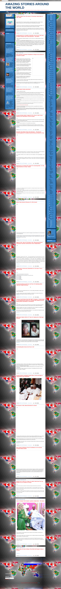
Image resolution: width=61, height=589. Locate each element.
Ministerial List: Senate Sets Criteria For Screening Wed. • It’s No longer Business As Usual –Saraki (30, 166)
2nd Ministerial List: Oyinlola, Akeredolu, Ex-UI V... (51, 187)
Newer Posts (18, 558)
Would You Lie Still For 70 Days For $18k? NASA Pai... (51, 109)
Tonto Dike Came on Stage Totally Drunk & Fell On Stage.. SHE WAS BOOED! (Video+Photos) (9, 75)
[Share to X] (36, 33)
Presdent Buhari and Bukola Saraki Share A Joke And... (51, 123)
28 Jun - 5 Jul (51, 69)
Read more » (18, 47)
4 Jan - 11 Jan (51, 20)
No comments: (30, 49)
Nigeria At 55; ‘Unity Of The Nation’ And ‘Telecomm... (51, 153)
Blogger (39, 582)
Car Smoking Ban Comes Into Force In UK (25, 346)
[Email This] (35, 33)
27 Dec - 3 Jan (51, 218)
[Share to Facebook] (37, 33)
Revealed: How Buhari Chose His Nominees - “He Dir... (51, 168)
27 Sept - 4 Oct (51, 94)
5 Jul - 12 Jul (51, 71)
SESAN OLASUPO (51, 235)
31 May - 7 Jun (51, 61)
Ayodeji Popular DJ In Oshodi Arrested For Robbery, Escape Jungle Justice (9, 94)
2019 (49, 224)
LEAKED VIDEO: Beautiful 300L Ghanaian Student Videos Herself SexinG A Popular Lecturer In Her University (9, 85)
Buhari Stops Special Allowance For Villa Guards (26, 202)
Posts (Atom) (32, 561)
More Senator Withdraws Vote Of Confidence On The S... (51, 114)
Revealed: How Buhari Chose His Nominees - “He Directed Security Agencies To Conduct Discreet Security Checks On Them (30, 132)
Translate (12, 579)
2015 (49, 19)
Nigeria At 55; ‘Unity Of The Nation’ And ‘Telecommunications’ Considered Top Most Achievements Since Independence (29, 243)
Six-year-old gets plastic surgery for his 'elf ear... (51, 172)
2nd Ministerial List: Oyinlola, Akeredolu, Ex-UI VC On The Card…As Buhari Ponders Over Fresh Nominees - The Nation (30, 36)
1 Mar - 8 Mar (51, 36)
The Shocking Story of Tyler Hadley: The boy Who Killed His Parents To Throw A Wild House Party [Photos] (9, 46)
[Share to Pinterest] (38, 33)
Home (31, 558)
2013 (49, 17)
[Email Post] (33, 49)
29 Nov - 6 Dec (51, 210)
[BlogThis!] (35, 33)
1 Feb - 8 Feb (51, 28)
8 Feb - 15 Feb (51, 30)
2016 (49, 220)
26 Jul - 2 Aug (51, 77)
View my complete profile (51, 237)
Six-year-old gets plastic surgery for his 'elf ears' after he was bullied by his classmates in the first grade (29, 116)
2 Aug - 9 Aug (51, 79)
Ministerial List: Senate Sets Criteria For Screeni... (50, 162)
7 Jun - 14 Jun (51, 63)
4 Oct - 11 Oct (51, 195)
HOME (7, 11)
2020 (49, 225)
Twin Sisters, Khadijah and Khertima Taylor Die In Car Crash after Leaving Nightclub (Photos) (9, 65)
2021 (49, 226)
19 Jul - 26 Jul (51, 75)
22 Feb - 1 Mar (51, 34)
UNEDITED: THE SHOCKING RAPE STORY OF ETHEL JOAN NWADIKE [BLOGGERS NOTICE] (9, 55)
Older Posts (43, 558)
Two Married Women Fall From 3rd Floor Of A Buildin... (51, 142)
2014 (49, 18)
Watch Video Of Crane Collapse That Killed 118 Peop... (51, 98)
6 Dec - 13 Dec (51, 212)
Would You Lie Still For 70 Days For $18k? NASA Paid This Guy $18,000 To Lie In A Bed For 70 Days (29, 482)
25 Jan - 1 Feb (51, 26)
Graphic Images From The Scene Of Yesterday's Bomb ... (51, 192)
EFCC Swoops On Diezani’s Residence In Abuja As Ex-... (51, 181)
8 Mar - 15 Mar (51, 38)
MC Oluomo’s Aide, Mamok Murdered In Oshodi (26, 405)
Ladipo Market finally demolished (23, 89)
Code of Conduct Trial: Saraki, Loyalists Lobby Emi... (50, 103)
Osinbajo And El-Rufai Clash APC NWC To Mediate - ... (51, 137)
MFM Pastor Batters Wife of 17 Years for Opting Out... (51, 133)
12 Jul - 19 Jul (51, 73)
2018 (49, 223)
